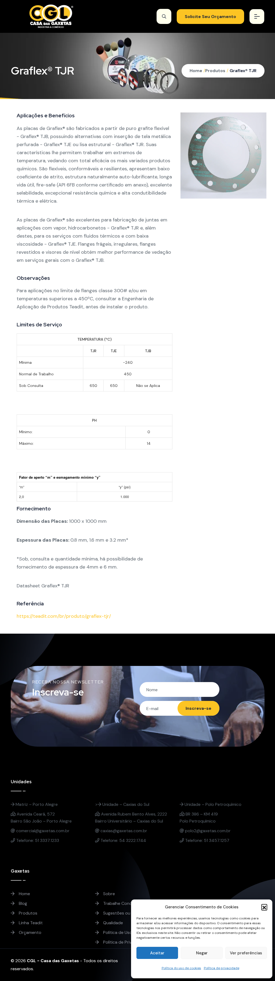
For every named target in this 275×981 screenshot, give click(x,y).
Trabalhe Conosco (120, 903)
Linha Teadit (30, 923)
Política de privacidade (221, 968)
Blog (22, 903)
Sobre (108, 894)
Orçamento (29, 932)
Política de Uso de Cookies (128, 932)
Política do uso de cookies (181, 968)
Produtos (215, 70)
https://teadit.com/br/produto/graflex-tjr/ (64, 616)
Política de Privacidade (124, 942)
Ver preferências (246, 953)
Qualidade (112, 923)
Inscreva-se (198, 708)
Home (196, 70)
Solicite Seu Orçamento (210, 16)
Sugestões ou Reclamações (129, 913)
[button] (264, 907)
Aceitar (157, 953)
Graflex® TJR (243, 70)
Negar (202, 953)
